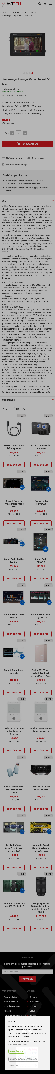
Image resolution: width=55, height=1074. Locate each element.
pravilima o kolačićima (19, 1045)
